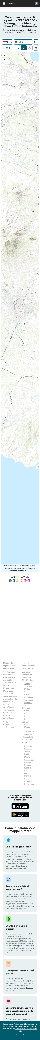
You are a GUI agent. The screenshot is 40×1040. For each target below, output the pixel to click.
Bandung (27, 692)
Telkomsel (13, 696)
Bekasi (27, 694)
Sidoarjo (27, 768)
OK (20, 1036)
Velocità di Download (29, 47)
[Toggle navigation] (3, 3)
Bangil (26, 779)
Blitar (26, 770)
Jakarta (27, 684)
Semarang (28, 711)
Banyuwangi (29, 784)
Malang (27, 727)
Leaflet (5, 565)
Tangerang (28, 700)
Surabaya (28, 686)
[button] (4, 55)
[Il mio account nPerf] (36, 3)
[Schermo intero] (35, 42)
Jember (27, 751)
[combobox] (7, 42)
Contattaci (29, 988)
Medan (27, 689)
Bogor (26, 724)
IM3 (7, 724)
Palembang (28, 697)
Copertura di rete (24, 47)
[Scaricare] (20, 806)
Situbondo (28, 749)
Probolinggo (29, 760)
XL (7, 722)
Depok (26, 713)
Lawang (27, 762)
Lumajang (28, 776)
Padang (27, 716)
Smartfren (10, 727)
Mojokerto (28, 781)
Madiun (27, 757)
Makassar (28, 703)
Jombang (28, 773)
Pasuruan (28, 765)
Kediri (26, 754)
